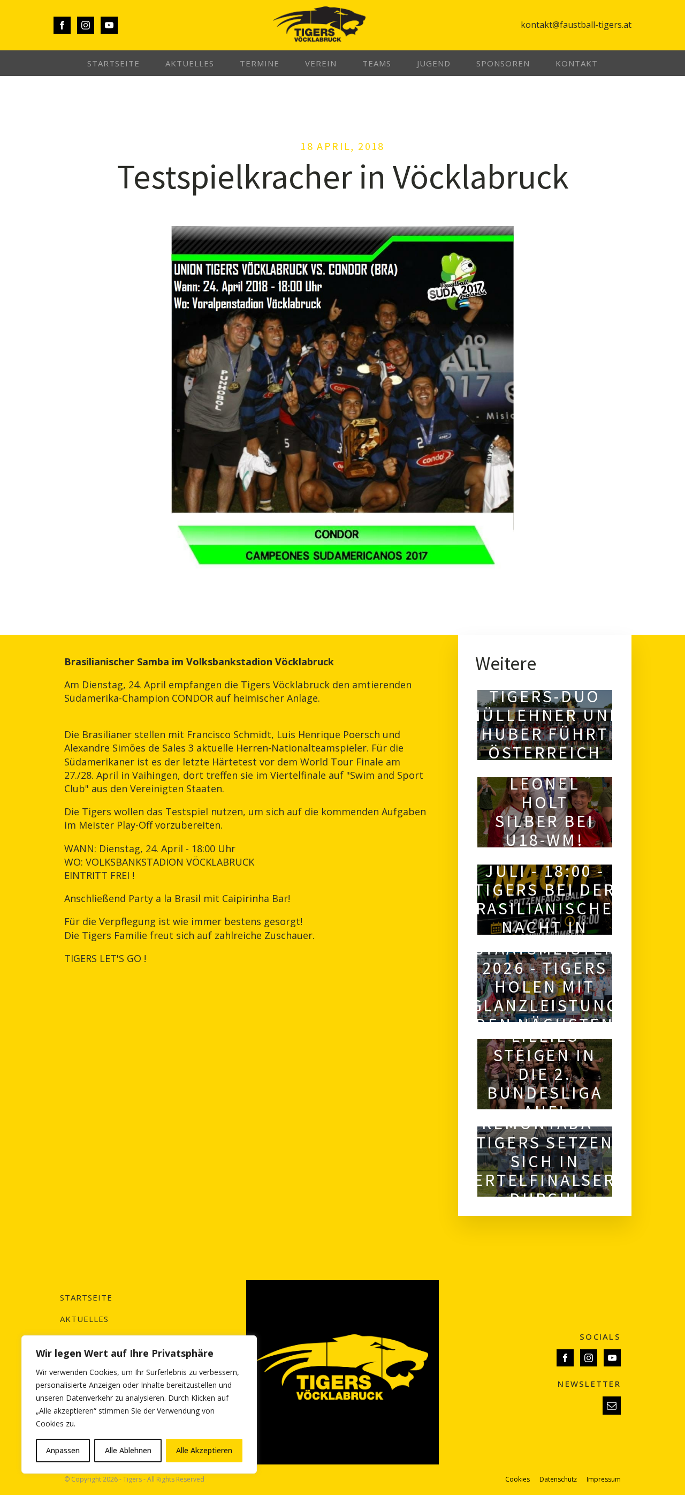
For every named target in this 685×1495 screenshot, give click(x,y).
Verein (321, 63)
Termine (259, 63)
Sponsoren (503, 63)
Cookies (517, 1479)
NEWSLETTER (589, 1383)
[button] (612, 1405)
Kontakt (576, 63)
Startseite (113, 63)
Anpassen (63, 1450)
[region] (139, 1404)
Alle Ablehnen (128, 1450)
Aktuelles (189, 63)
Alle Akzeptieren (204, 1450)
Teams (376, 63)
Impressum (604, 1479)
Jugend (434, 63)
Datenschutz (558, 1479)
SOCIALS (600, 1336)
